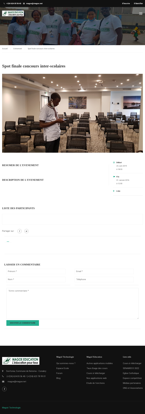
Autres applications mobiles (100, 363)
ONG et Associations (133, 388)
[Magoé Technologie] (13, 15)
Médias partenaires (132, 383)
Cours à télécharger (96, 373)
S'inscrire (126, 4)
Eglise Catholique (131, 373)
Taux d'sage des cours (97, 368)
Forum (59, 373)
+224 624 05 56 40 (13, 4)
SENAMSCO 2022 (131, 368)
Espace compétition (132, 378)
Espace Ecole (62, 368)
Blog (58, 378)
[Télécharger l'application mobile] (20, 363)
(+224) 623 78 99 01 (36, 376)
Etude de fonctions (96, 383)
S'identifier (138, 4)
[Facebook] (19, 231)
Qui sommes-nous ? (65, 363)
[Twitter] (26, 231)
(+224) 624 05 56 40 (16, 376)
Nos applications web (97, 378)
